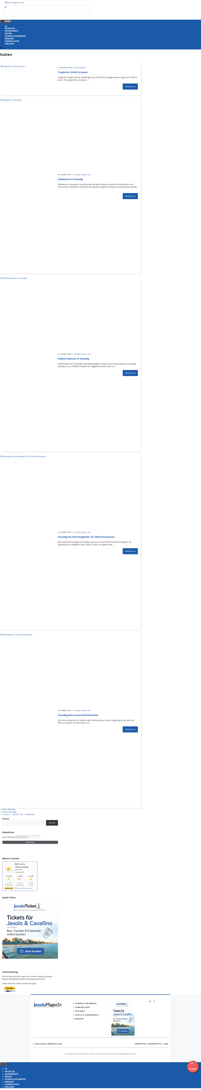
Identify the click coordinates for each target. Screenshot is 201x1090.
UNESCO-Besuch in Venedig (73, 358)
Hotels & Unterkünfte (87, 1015)
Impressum (140, 1044)
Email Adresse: (9, 837)
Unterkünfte (11, 31)
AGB (166, 1044)
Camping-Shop (12, 41)
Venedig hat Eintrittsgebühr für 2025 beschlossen (86, 536)
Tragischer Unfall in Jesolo (73, 72)
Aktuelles (10, 28)
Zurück (4, 814)
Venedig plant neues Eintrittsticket (78, 715)
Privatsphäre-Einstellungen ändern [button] (77, 1054)
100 (13, 814)
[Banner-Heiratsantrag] (47, 15)
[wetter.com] (8, 889)
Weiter (33, 814)
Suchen (52, 823)
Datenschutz (155, 1044)
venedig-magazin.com (82, 174)
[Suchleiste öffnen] (2, 48)
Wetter (8, 33)
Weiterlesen (130, 86)
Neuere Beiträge (9, 812)
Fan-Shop (9, 43)
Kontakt (79, 1019)
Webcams (9, 38)
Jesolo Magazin (80, 67)
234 (26, 814)
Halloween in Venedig (70, 179)
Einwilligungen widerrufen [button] (127, 1054)
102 (21, 814)
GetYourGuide (19, 850)
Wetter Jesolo (20, 864)
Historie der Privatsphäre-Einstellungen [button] (103, 1054)
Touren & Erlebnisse (15, 36)
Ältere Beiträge (8, 809)
